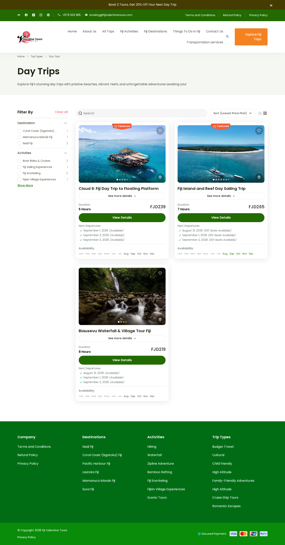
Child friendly (222, 463)
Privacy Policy (258, 15)
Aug (225, 253)
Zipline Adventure (160, 463)
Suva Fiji (88, 489)
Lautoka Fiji (90, 472)
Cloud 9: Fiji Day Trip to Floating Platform (119, 188)
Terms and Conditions (200, 15)
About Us (89, 31)
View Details (122, 217)
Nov (244, 253)
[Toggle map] (160, 177)
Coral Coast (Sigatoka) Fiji (102, 455)
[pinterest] (48, 15)
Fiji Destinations (155, 31)
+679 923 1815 (71, 14)
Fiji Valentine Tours (54, 530)
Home (72, 31)
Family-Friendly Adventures (233, 480)
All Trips (108, 31)
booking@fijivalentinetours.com (111, 14)
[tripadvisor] (18, 15)
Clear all (61, 112)
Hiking (151, 446)
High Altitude (221, 472)
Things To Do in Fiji (186, 31)
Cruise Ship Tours (225, 497)
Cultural (218, 455)
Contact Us (214, 31)
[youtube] (33, 15)
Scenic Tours (157, 497)
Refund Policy (232, 15)
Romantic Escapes (226, 506)
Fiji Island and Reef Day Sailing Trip (212, 188)
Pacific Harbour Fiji (96, 463)
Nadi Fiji (87, 446)
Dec (251, 253)
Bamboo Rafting (159, 472)
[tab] (117, 179)
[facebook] (26, 15)
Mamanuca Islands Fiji (98, 480)
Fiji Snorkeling (157, 480)
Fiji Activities (129, 31)
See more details (120, 196)
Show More (25, 185)
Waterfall (154, 455)
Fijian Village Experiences (166, 489)
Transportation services (205, 42)
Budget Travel (223, 446)
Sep (232, 253)
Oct (238, 253)
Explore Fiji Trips (253, 36)
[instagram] (41, 15)
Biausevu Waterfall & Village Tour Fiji (115, 331)
